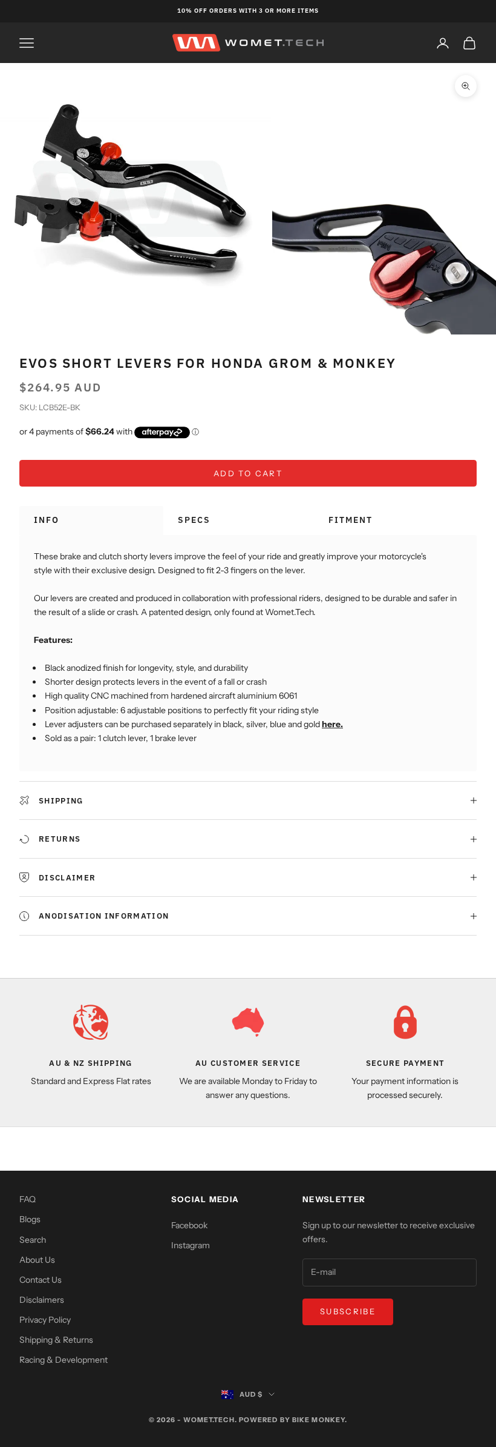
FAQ (27, 1199)
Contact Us (40, 1279)
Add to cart (248, 473)
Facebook (189, 1225)
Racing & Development (63, 1359)
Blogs (30, 1219)
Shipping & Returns (56, 1339)
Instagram (190, 1245)
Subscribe (348, 1311)
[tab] (91, 520)
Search (32, 1239)
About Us (37, 1259)
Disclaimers (41, 1299)
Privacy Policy (45, 1319)
